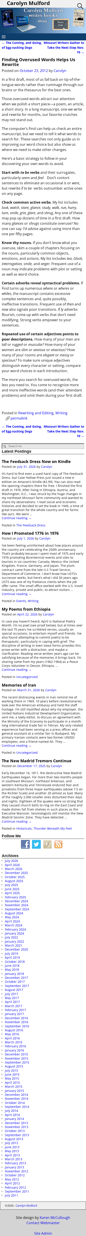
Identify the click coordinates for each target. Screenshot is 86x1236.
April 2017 (12, 1002)
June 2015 (12, 1074)
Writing (61, 413)
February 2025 (15, 897)
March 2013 (13, 1159)
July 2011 (11, 1195)
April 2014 (12, 1115)
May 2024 (12, 917)
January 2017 (14, 1014)
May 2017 (12, 998)
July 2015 (11, 1070)
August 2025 (14, 881)
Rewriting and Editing (36, 413)
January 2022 (14, 941)
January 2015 (14, 1091)
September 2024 (17, 909)
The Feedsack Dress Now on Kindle (36, 461)
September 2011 (17, 1191)
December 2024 (16, 901)
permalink (19, 418)
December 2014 (16, 1094)
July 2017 (11, 994)
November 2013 (16, 1127)
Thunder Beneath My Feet (53, 828)
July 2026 (11, 861)
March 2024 (13, 925)
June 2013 (12, 1147)
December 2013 (16, 1123)
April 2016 (12, 1038)
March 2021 (13, 945)
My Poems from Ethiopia (26, 609)
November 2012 (16, 1171)
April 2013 (12, 1155)
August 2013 (14, 1139)
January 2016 (14, 1050)
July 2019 (11, 953)
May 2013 (12, 1151)
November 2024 (16, 905)
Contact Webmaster (43, 1222)
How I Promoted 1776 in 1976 (30, 533)
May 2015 (12, 1078)
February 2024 (15, 929)
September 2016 (17, 1026)
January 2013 (14, 1167)
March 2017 (13, 1006)
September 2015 (17, 1062)
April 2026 (12, 865)
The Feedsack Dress (30, 525)
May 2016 (12, 1034)
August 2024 (14, 913)
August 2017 (14, 990)
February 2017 (15, 1010)
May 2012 (12, 1179)
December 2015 (16, 1054)
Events (21, 601)
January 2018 (14, 974)
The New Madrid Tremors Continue (36, 760)
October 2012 (15, 1175)
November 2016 (16, 1022)
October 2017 (15, 981)
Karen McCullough (55, 1217)
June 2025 (12, 889)
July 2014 (11, 1111)
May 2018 (12, 969)
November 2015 (16, 1058)
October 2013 (15, 1131)
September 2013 (17, 1135)
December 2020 (16, 949)
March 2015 (13, 1086)
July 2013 (11, 1143)
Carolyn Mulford (26, 1205)
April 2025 (12, 893)
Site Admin (43, 1233)
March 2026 (13, 869)
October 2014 (15, 1103)
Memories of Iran (19, 685)
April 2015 (12, 1082)
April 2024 (12, 921)
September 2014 (17, 1107)
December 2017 (16, 978)
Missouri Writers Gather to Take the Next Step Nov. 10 (64, 47)
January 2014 (14, 1119)
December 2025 (16, 873)
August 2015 (14, 1066)
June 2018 (12, 965)
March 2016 (13, 1042)
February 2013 (15, 1163)
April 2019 (12, 957)
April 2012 (12, 1183)
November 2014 (16, 1098)
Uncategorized (27, 677)
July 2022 (11, 937)
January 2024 (14, 933)
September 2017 (17, 986)
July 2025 (11, 885)
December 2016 (16, 1018)
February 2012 (15, 1187)
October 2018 (15, 962)
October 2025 (15, 877)
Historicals (24, 828)
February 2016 (15, 1046)
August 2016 (14, 1030)
